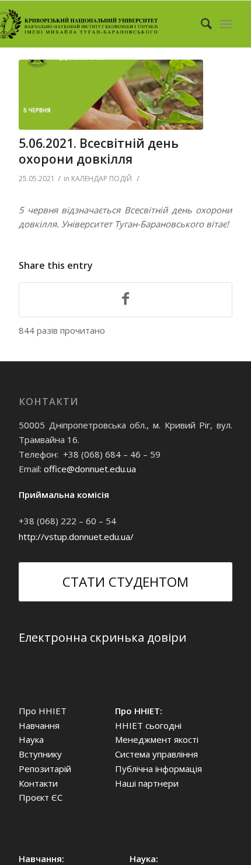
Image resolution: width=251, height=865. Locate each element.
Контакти (38, 783)
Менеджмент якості (156, 739)
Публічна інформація (158, 768)
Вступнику (40, 754)
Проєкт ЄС (40, 797)
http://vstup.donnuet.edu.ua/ (76, 536)
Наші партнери (147, 783)
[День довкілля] (111, 95)
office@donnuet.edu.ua (90, 469)
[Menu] (226, 24)
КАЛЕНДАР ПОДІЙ (101, 179)
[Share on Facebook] (125, 300)
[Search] (200, 24)
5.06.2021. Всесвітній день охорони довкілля (99, 151)
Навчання (39, 725)
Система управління (156, 754)
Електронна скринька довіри (102, 637)
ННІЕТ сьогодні (148, 725)
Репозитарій (45, 768)
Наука (31, 739)
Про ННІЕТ (43, 711)
